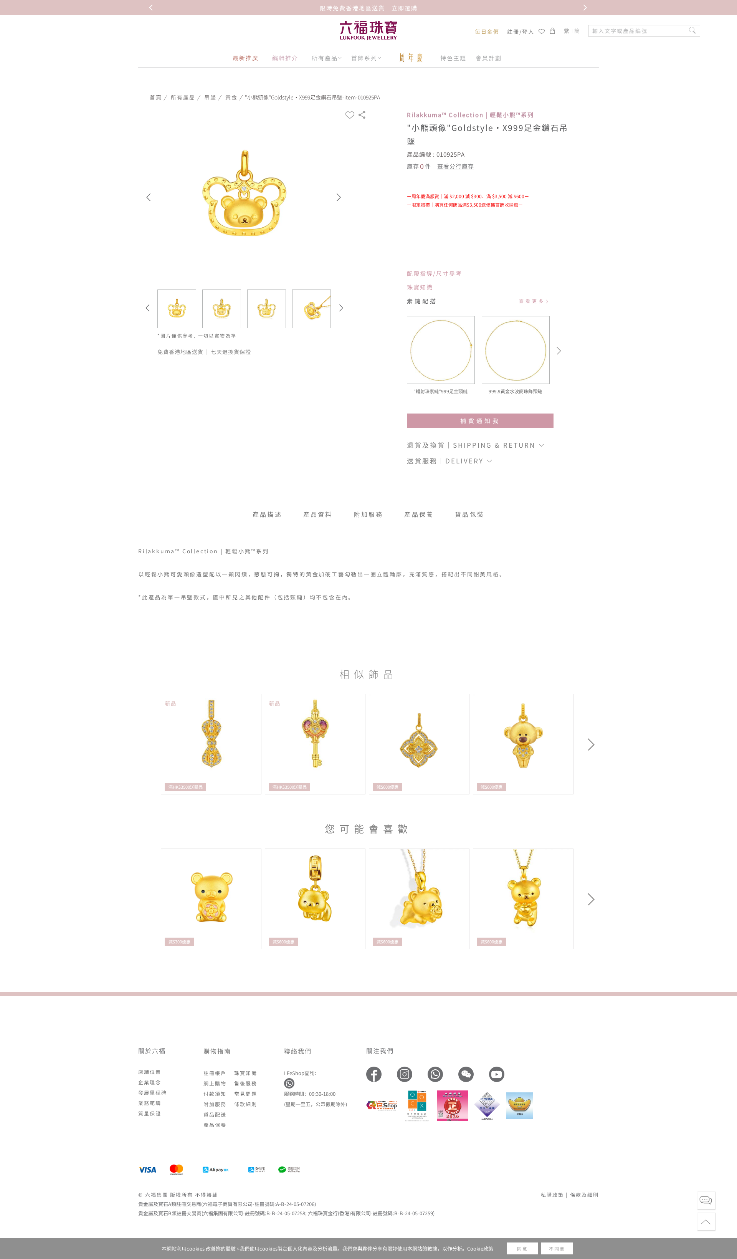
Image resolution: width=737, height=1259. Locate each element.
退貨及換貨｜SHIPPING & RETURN (472, 445)
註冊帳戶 (214, 1073)
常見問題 (245, 1093)
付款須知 (214, 1093)
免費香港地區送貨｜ (184, 352)
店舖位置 (149, 1071)
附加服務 (214, 1104)
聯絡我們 (298, 1051)
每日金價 (487, 31)
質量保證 (149, 1113)
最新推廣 (246, 58)
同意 (522, 1248)
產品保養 (419, 514)
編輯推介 (285, 58)
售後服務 (245, 1083)
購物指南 (217, 1051)
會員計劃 (489, 58)
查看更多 (532, 301)
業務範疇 (149, 1103)
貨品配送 (214, 1114)
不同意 (557, 1248)
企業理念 (149, 1082)
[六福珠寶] (368, 30)
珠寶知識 (420, 287)
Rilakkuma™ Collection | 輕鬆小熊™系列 (470, 115)
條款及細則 (584, 1194)
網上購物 (214, 1083)
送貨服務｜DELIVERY (446, 460)
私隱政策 (552, 1194)
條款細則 (245, 1104)
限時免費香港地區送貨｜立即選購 (369, 7)
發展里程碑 (152, 1092)
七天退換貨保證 (231, 352)
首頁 (156, 97)
